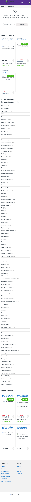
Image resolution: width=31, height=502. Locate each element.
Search (22, 2)
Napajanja (3, 162)
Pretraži (22, 24)
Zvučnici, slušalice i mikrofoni (8, 278)
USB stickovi (4, 276)
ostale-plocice (5, 259)
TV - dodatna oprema (7, 373)
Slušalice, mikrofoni (6, 335)
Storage (3, 358)
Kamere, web (4, 267)
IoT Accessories (5, 134)
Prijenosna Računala (6, 298)
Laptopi (4, 38)
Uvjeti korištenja (5, 471)
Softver (3, 341)
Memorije (3, 159)
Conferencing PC (5, 111)
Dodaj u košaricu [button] (12, 60)
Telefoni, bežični (5, 361)
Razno (3, 244)
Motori (3, 216)
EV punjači (4, 117)
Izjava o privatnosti (6, 481)
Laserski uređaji (5, 307)
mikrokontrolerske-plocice (8, 199)
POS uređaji (4, 284)
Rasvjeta (3, 242)
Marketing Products (6, 190)
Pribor (2, 296)
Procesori (3, 168)
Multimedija (4, 222)
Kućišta (3, 154)
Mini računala (4, 318)
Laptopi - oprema (5, 185)
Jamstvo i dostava (5, 476)
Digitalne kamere (5, 225)
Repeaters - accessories (7, 327)
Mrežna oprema (5, 219)
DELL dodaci (4, 114)
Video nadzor (4, 247)
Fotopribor (4, 233)
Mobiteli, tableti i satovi (7, 202)
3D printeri (4, 304)
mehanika (3, 193)
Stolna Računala (5, 356)
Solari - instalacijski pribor (7, 344)
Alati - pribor (4, 105)
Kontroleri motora (5, 176)
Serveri (3, 321)
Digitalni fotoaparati (6, 227)
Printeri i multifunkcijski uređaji (9, 301)
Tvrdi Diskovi (4, 381)
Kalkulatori (4, 236)
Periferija (3, 264)
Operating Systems (6, 253)
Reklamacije (4, 478)
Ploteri (3, 310)
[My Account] (25, 2)
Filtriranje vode (5, 119)
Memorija (3, 196)
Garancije (3, 131)
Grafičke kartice (20, 38)
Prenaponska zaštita (6, 287)
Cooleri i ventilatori (6, 145)
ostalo (2, 262)
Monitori (3, 213)
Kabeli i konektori (5, 137)
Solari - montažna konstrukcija (9, 350)
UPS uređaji (4, 293)
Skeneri (3, 313)
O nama (3, 466)
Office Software (5, 250)
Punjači (3, 208)
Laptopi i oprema (9, 38)
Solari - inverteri (5, 347)
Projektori (3, 239)
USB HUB (3, 273)
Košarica (19, 471)
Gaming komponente (6, 148)
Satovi (3, 210)
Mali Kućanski (4, 187)
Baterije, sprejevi (5, 367)
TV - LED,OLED (5, 376)
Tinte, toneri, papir (6, 364)
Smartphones (4, 338)
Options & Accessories (7, 256)
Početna (3, 6)
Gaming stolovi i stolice (7, 125)
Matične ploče (5, 156)
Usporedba (20, 468)
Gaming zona (4, 128)
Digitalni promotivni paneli (7, 230)
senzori (3, 330)
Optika (3, 165)
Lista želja (19, 473)
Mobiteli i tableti (5, 205)
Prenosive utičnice (6, 290)
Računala (3, 315)
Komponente (4, 140)
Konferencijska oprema (7, 173)
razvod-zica (4, 324)
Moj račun (19, 466)
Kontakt (3, 468)
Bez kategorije (5, 108)
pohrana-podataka (6, 281)
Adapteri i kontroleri (6, 142)
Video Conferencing (6, 384)
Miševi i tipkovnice (6, 270)
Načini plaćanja (5, 473)
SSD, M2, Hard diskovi (7, 170)
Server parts (4, 332)
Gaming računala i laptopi (7, 122)
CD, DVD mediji (5, 370)
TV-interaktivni (5, 378)
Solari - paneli (4, 353)
